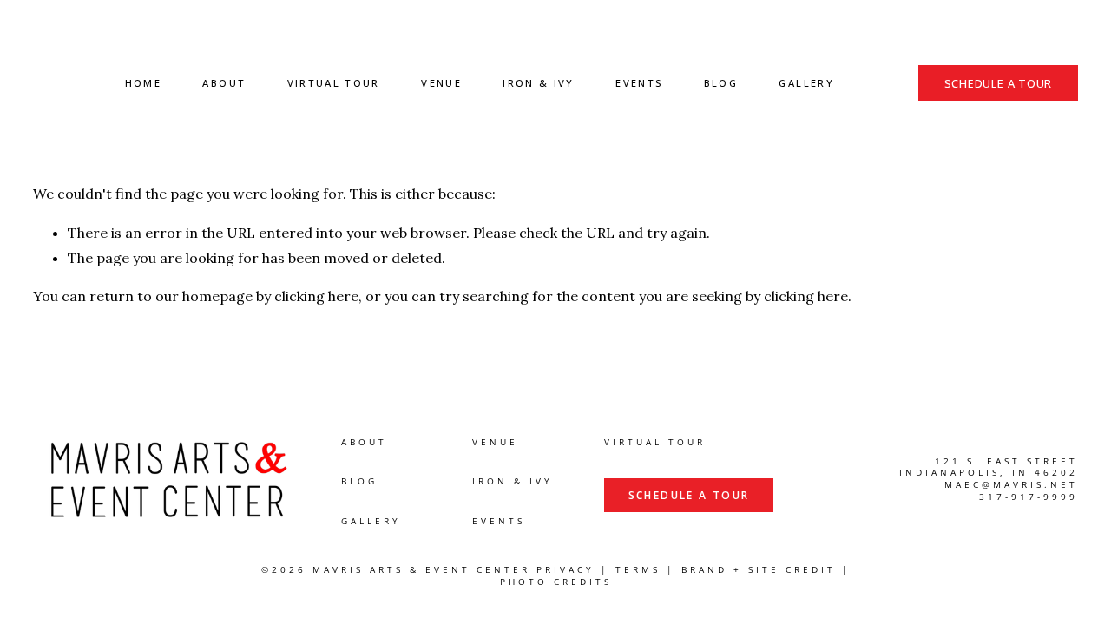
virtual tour (655, 442)
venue (495, 442)
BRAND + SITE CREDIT (758, 570)
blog (359, 481)
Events (638, 82)
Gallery (806, 82)
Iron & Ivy (539, 82)
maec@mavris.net (1011, 484)
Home (143, 82)
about (364, 442)
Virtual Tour (333, 82)
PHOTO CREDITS (556, 582)
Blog (721, 82)
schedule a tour (998, 83)
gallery (371, 521)
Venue (441, 82)
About (224, 82)
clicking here (316, 296)
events (498, 521)
